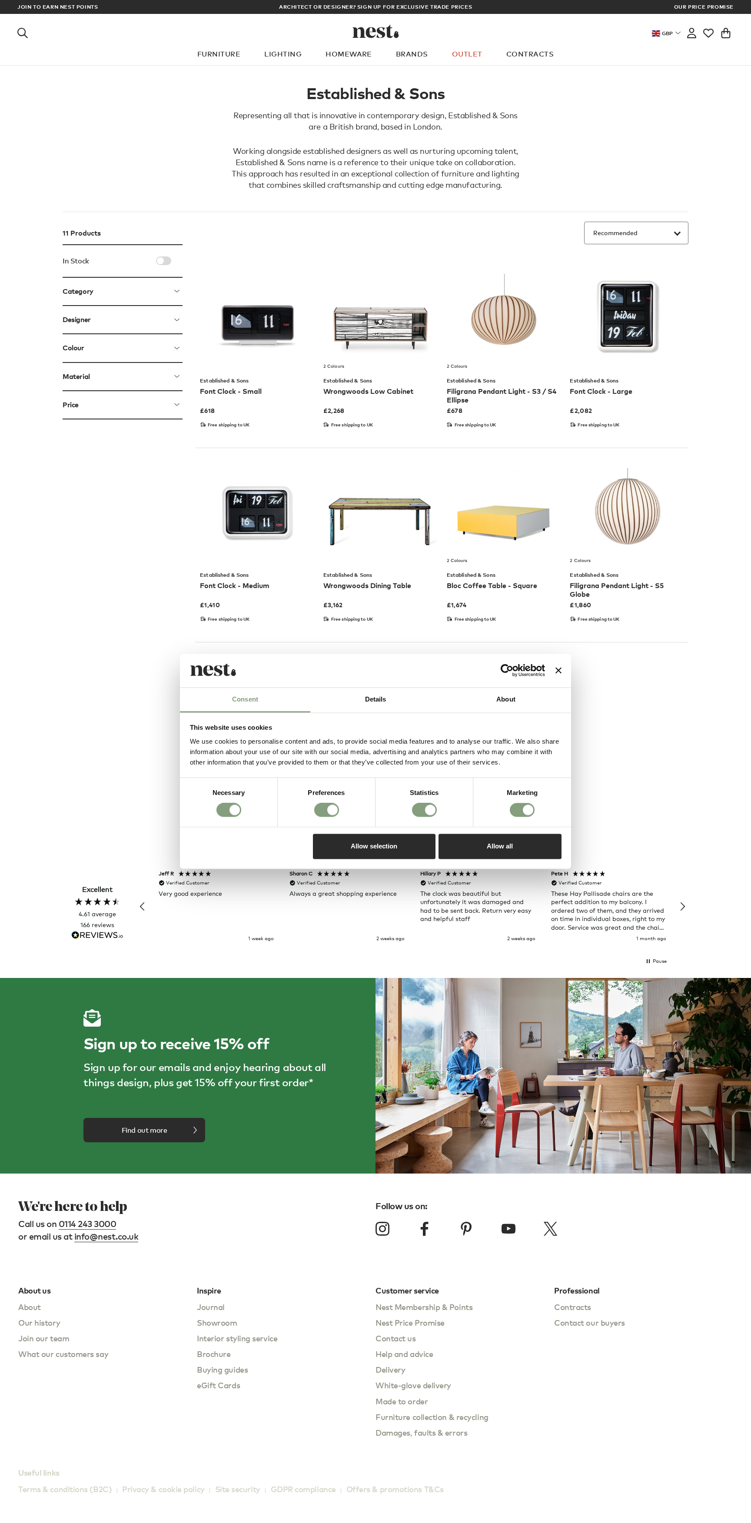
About (29, 1307)
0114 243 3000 (87, 1223)
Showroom (217, 1322)
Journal (211, 1307)
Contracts (530, 54)
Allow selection (374, 846)
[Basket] (726, 31)
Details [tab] (375, 699)
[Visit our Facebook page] (425, 1229)
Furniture (218, 54)
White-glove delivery (413, 1385)
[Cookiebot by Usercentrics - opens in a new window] (507, 670)
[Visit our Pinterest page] (466, 1229)
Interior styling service (237, 1338)
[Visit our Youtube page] (508, 1229)
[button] (142, 906)
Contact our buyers (589, 1322)
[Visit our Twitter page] (550, 1229)
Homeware (349, 54)
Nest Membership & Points (424, 1307)
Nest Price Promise (410, 1322)
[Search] (22, 31)
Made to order (402, 1401)
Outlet (467, 54)
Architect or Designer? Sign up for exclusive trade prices (375, 6)
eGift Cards (218, 1385)
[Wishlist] (708, 31)
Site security (237, 1489)
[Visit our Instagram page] (382, 1229)
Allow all (500, 846)
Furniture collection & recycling (432, 1417)
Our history (39, 1322)
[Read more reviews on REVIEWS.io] (97, 936)
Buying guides (222, 1369)
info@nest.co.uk (106, 1236)
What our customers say (63, 1354)
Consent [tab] (245, 699)
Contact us (396, 1338)
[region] (412, 907)
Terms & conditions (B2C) (65, 1489)
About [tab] (505, 699)
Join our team (43, 1338)
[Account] (691, 31)
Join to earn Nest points (57, 7)
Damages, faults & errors (421, 1432)
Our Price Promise (704, 7)
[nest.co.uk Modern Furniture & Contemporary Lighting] (375, 31)
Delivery (390, 1369)
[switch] (326, 810)
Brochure (213, 1354)
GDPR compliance (303, 1489)
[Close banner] (558, 671)
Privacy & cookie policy (163, 1489)
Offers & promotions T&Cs (395, 1489)
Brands (412, 54)
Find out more (144, 1130)
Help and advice (404, 1354)
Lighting (283, 54)
